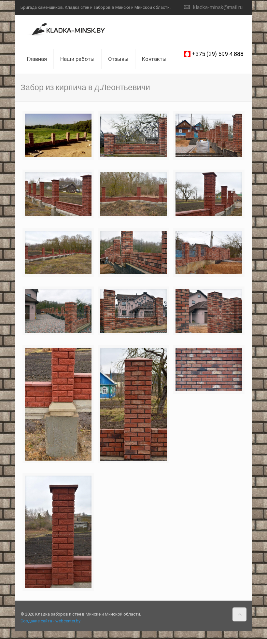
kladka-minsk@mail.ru (218, 7)
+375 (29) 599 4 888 (218, 54)
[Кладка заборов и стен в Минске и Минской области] (66, 29)
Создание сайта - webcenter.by (50, 620)
